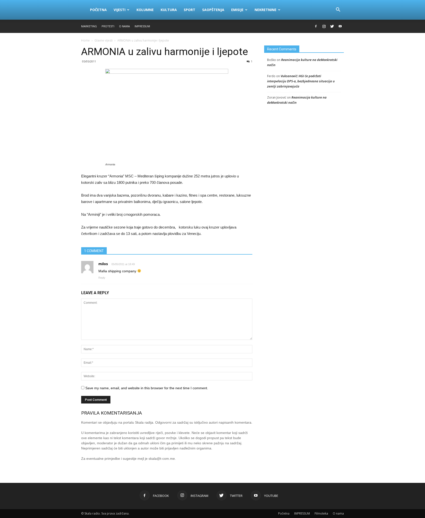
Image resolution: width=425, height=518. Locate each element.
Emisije (237, 9)
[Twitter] (332, 26)
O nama (124, 26)
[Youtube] (340, 26)
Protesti (108, 26)
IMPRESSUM (142, 26)
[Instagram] (324, 26)
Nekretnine (265, 9)
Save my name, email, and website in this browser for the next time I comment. (146, 388)
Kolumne (145, 9)
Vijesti (119, 9)
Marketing (89, 26)
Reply (101, 277)
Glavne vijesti (103, 40)
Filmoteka (321, 513)
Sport (189, 9)
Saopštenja (213, 9)
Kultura (169, 9)
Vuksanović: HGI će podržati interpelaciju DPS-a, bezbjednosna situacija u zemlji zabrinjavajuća (301, 81)
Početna (98, 9)
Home (85, 40)
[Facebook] (315, 26)
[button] (338, 10)
